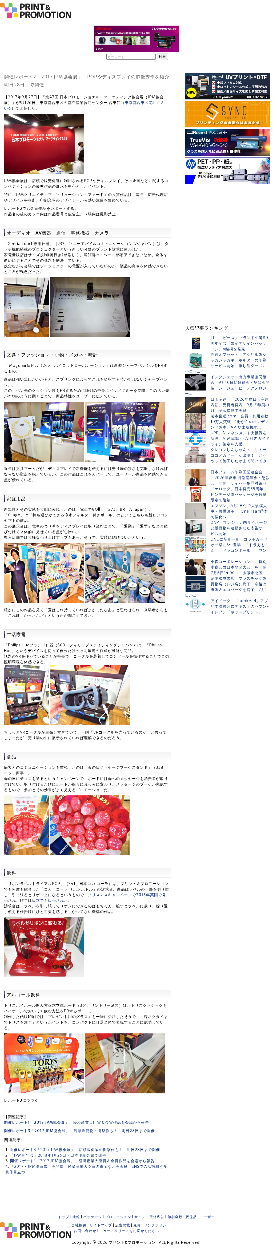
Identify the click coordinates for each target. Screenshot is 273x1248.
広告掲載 (122, 1225)
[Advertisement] (227, 219)
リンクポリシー (157, 1225)
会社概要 (78, 1225)
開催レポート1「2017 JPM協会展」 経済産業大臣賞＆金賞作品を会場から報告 (82, 1160)
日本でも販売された (50, 900)
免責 (137, 1225)
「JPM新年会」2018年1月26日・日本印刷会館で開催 (58, 1155)
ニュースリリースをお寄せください (129, 1231)
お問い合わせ (85, 1231)
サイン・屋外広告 (149, 1217)
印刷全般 (174, 1217)
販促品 (191, 1217)
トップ (63, 1217)
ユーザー (207, 1217)
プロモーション (118, 1217)
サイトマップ (101, 1225)
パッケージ (92, 1217)
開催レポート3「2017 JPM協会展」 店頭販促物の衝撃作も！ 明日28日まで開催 (85, 1149)
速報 (76, 1217)
